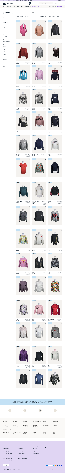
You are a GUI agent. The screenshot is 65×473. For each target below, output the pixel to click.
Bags (18, 6)
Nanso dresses (15, 422)
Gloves (54, 432)
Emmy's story (35, 448)
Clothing (4, 6)
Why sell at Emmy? (6, 451)
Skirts (4, 25)
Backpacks (14, 436)
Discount (41, 16)
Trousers (4, 27)
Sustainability (35, 451)
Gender (53, 16)
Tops (4, 49)
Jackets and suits (6, 34)
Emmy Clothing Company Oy (9, 469)
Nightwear (4, 62)
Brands (22, 6)
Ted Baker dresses (35, 422)
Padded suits (5, 51)
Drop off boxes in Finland (7, 450)
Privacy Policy (54, 469)
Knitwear (44, 433)
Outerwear (5, 56)
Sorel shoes (14, 425)
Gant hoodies (15, 421)
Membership (49, 6)
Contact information (36, 453)
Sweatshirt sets (5, 22)
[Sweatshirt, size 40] (23, 144)
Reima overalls (55, 425)
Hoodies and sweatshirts (11, 8)
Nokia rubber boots (46, 425)
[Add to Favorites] (29, 21)
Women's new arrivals (6, 61)
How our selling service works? (7, 453)
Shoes (14, 6)
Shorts (4, 44)
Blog (55, 6)
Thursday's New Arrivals (21, 455)
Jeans (4, 433)
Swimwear (4, 54)
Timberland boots (25, 425)
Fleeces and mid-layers (6, 24)
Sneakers (34, 432)
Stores (53, 6)
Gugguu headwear (25, 426)
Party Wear (14, 433)
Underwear (5, 46)
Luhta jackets (55, 422)
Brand (17, 16)
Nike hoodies (25, 421)
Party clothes (5, 36)
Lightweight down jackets (6, 432)
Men (8, 3)
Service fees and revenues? (7, 456)
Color (50, 16)
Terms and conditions (21, 446)
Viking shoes (35, 425)
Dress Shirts (34, 434)
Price (37, 16)
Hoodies (4, 30)
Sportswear (5, 59)
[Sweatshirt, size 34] (23, 74)
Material (58, 16)
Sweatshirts (15, 8)
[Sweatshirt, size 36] (23, 29)
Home (3, 8)
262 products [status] (18, 18)
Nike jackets (44, 422)
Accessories (9, 6)
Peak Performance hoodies (37, 421)
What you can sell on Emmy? (7, 455)
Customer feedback (36, 446)
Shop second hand (21, 451)
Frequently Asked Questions (7, 460)
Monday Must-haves (21, 453)
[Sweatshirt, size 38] (39, 29)
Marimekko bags (35, 426)
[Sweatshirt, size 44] (39, 262)
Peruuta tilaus (20, 450)
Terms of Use (60, 469)
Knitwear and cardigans (6, 41)
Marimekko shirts (55, 421)
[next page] (48, 395)
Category (21, 16)
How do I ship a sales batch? (7, 458)
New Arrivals (34, 6)
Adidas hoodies (5, 421)
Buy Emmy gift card (21, 456)
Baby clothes (15, 434)
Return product (20, 448)
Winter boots (25, 432)
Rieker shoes (4, 425)
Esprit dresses (25, 422)
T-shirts (34, 433)
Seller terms (5, 446)
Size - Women (27, 16)
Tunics (4, 52)
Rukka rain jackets (15, 426)
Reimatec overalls (5, 426)
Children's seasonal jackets (17, 432)
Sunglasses (54, 434)
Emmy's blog (34, 450)
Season (46, 16)
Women (4, 3)
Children (11, 3)
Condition (32, 16)
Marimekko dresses (5, 422)
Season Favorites (27, 6)
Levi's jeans (44, 421)
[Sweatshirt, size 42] (39, 167)
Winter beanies (45, 432)
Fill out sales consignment (7, 448)
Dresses (4, 39)
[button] (62, 3)
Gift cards (24, 436)
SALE (38, 6)
